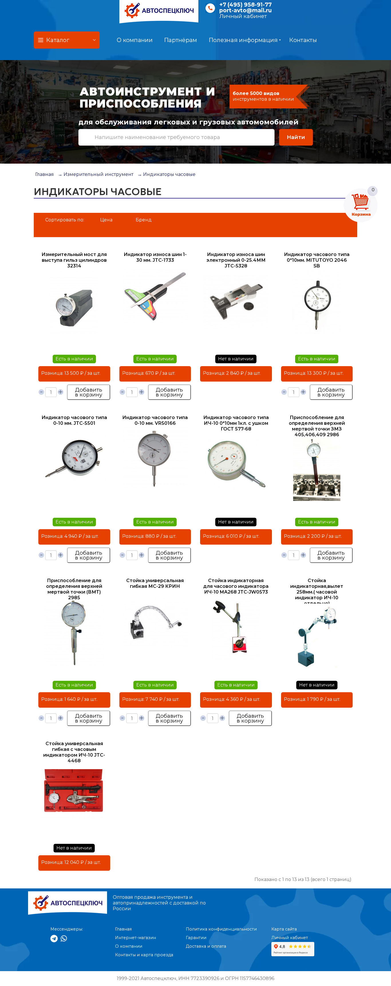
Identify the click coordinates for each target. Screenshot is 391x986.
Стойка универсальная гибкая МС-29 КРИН (155, 583)
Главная (44, 174)
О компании (135, 40)
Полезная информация (243, 40)
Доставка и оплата (206, 946)
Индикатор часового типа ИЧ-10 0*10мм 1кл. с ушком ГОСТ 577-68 (236, 423)
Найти (296, 137)
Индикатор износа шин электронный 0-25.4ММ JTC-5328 (236, 260)
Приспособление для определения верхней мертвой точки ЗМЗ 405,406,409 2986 (317, 426)
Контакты (303, 40)
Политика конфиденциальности (221, 929)
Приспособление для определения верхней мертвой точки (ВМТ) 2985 (74, 589)
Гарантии (196, 937)
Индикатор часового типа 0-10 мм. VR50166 (155, 420)
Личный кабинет (243, 16)
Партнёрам (180, 40)
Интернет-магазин (135, 937)
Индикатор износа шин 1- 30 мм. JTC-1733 (155, 257)
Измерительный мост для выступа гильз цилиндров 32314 (74, 260)
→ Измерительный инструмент (95, 174)
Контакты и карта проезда (144, 954)
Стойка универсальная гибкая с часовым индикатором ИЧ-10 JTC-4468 (74, 752)
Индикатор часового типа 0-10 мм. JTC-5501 (74, 420)
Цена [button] (106, 220)
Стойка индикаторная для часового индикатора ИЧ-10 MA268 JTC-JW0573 (235, 586)
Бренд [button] (144, 220)
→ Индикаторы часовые (166, 174)
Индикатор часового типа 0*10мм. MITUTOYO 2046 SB (316, 260)
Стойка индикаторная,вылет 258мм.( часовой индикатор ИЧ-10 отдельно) (316, 592)
